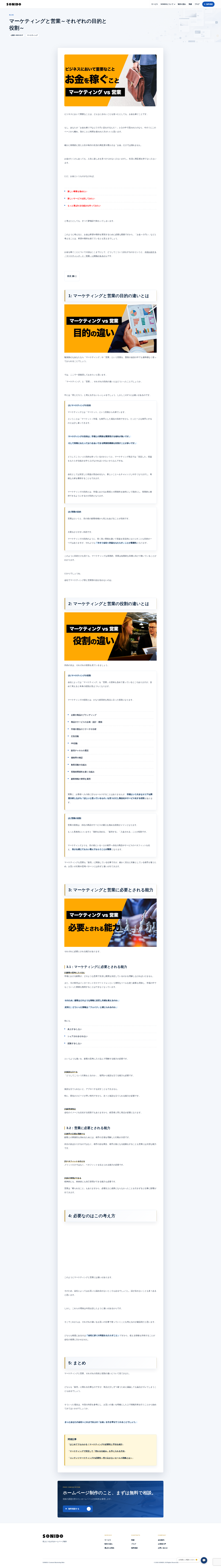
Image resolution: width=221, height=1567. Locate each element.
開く (74, 276)
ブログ (197, 4)
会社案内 (161, 1540)
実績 (190, 4)
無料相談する (73, 1509)
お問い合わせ (163, 1548)
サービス (154, 4)
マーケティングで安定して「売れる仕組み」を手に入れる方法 (97, 1451)
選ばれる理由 (109, 1548)
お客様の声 (162, 1544)
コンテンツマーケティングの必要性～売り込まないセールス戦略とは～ (101, 1458)
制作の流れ (182, 4)
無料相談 (209, 4)
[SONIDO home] (13, 4)
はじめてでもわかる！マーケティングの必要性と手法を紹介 (96, 1444)
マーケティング (32, 35)
